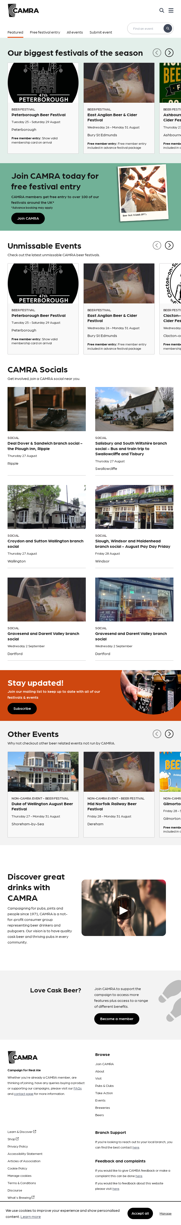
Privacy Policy (18, 1146)
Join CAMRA (104, 1064)
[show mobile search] (162, 10)
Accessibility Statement (25, 1153)
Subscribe (22, 708)
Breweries (102, 1107)
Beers (99, 1115)
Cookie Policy (17, 1168)
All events (75, 32)
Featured (15, 32)
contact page (23, 1093)
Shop (12, 1139)
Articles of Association (24, 1161)
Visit (98, 1078)
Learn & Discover (20, 1131)
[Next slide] (169, 52)
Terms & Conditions (22, 1183)
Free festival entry (45, 32)
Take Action (104, 1093)
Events (100, 1100)
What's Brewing (20, 1197)
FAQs (78, 1088)
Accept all (140, 1213)
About (99, 1071)
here (135, 1147)
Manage (166, 1213)
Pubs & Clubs (104, 1085)
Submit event (101, 32)
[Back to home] (23, 10)
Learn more (31, 1216)
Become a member (116, 1018)
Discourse (15, 1190)
